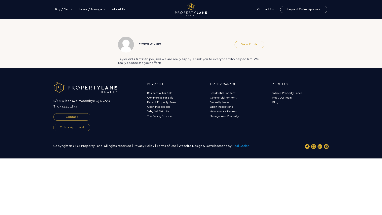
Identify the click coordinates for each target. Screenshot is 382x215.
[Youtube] (326, 146)
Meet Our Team (282, 97)
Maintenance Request (224, 111)
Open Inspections (158, 107)
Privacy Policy (144, 146)
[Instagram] (313, 146)
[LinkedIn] (320, 146)
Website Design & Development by (213, 146)
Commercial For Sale (160, 97)
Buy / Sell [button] (62, 9)
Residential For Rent (223, 93)
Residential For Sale (159, 93)
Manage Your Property (224, 116)
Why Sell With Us (158, 111)
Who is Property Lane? (287, 93)
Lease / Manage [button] (91, 9)
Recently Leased (220, 102)
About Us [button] (119, 9)
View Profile (249, 44)
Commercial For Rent (223, 97)
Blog (275, 102)
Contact (72, 116)
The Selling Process (159, 116)
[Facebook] (307, 146)
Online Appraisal (72, 127)
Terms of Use (166, 146)
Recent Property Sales (161, 102)
